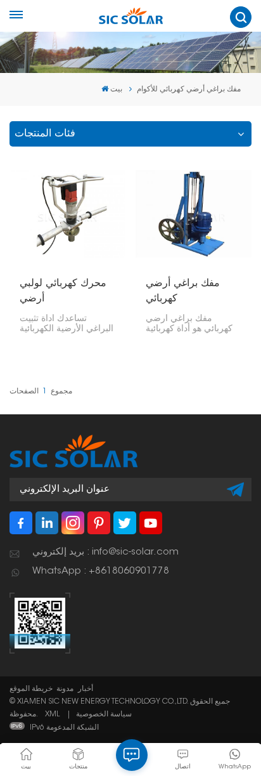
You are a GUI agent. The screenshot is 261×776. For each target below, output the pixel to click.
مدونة (64, 689)
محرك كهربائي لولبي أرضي (63, 291)
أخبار (85, 689)
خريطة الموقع (31, 689)
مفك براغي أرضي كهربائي (183, 291)
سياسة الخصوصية (104, 714)
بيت (116, 89)
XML (52, 714)
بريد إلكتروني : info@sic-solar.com (105, 552)
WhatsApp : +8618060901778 (100, 571)
